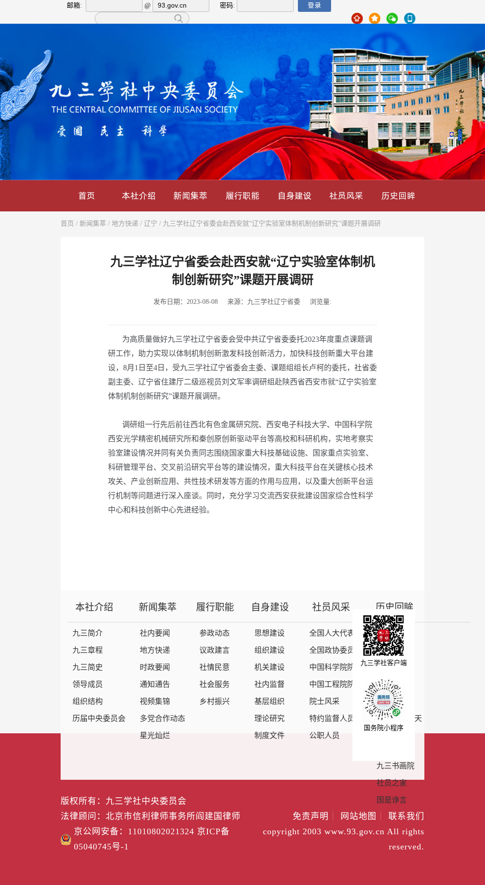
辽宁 (150, 224)
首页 (86, 195)
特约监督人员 (332, 719)
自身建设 (295, 195)
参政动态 (214, 634)
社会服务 (214, 685)
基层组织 (269, 702)
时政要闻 (155, 668)
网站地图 (363, 816)
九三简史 (87, 668)
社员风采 (346, 195)
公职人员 (324, 736)
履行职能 (242, 195)
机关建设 (269, 668)
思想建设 (269, 634)
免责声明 (315, 816)
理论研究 (269, 719)
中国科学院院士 (335, 668)
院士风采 (324, 702)
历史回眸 (398, 195)
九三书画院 (395, 766)
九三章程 (87, 651)
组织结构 (87, 702)
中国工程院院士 (335, 685)
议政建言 (214, 651)
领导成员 (87, 685)
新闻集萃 (190, 195)
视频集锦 (155, 702)
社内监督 (269, 685)
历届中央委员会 (99, 719)
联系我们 (406, 816)
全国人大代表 (332, 634)
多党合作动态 (162, 719)
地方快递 (125, 224)
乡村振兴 (214, 702)
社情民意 (214, 668)
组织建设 (269, 651)
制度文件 (269, 736)
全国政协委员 (332, 651)
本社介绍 (139, 195)
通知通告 (155, 685)
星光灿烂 (155, 736)
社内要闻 (155, 634)
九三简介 (87, 634)
